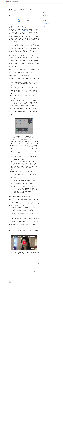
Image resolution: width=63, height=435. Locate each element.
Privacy (50, 282)
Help (58, 1)
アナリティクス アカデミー (42, 1)
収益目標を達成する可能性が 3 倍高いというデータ (19, 59)
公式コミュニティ (46, 26)
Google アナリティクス (49, 1)
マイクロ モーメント (24, 30)
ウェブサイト (14, 230)
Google (47, 282)
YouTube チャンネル (46, 23)
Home (36, 1)
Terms (53, 282)
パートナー (55, 1)
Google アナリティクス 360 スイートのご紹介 (20, 9)
